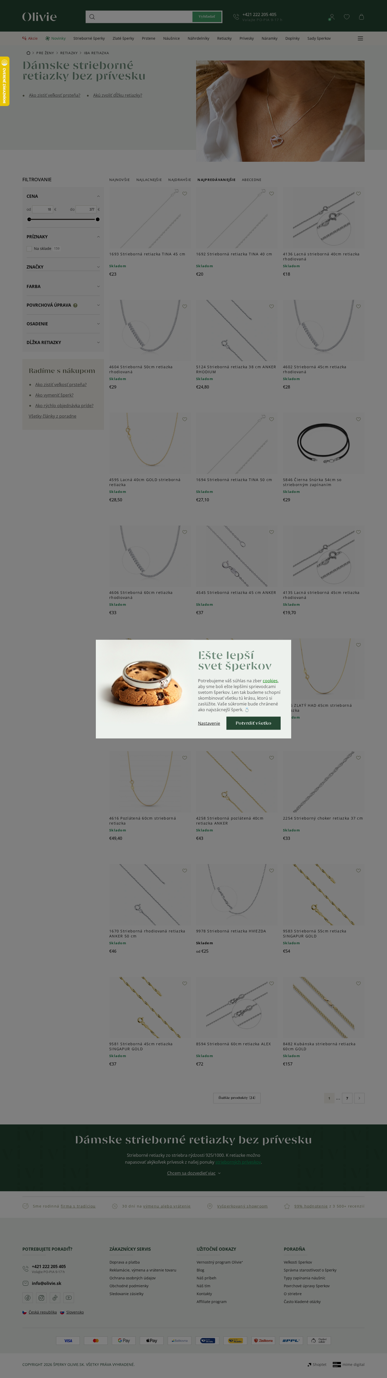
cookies (270, 680)
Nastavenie (209, 723)
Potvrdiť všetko (253, 723)
